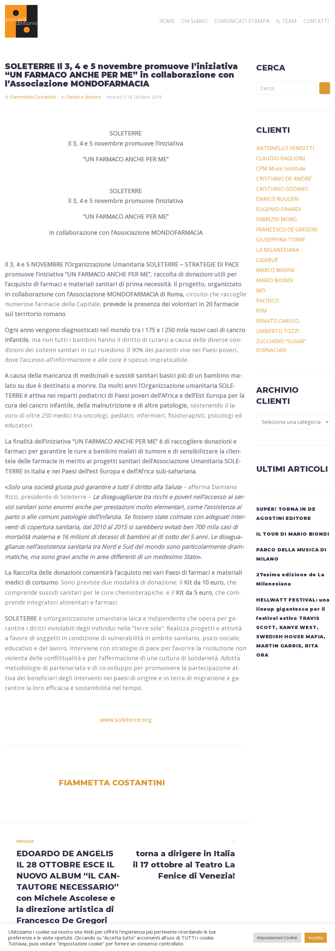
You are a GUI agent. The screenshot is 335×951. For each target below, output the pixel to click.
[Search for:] (286, 88)
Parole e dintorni (83, 97)
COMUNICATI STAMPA (242, 22)
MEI (261, 290)
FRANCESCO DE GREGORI (287, 229)
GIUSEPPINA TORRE (280, 239)
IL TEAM (286, 22)
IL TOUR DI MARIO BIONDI (292, 534)
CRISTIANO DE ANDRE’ (284, 178)
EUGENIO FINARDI (278, 209)
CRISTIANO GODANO (282, 188)
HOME (167, 22)
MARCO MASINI (275, 270)
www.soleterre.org (126, 719)
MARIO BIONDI (274, 280)
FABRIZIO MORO (276, 219)
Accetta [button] (316, 938)
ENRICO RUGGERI (277, 199)
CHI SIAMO (194, 22)
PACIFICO (267, 300)
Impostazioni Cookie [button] (277, 938)
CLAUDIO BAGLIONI (280, 158)
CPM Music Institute (281, 168)
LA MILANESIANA (277, 249)
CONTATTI (316, 22)
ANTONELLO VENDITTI (285, 148)
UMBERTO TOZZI (277, 331)
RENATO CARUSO (277, 321)
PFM (261, 310)
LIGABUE (267, 260)
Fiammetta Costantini (33, 97)
